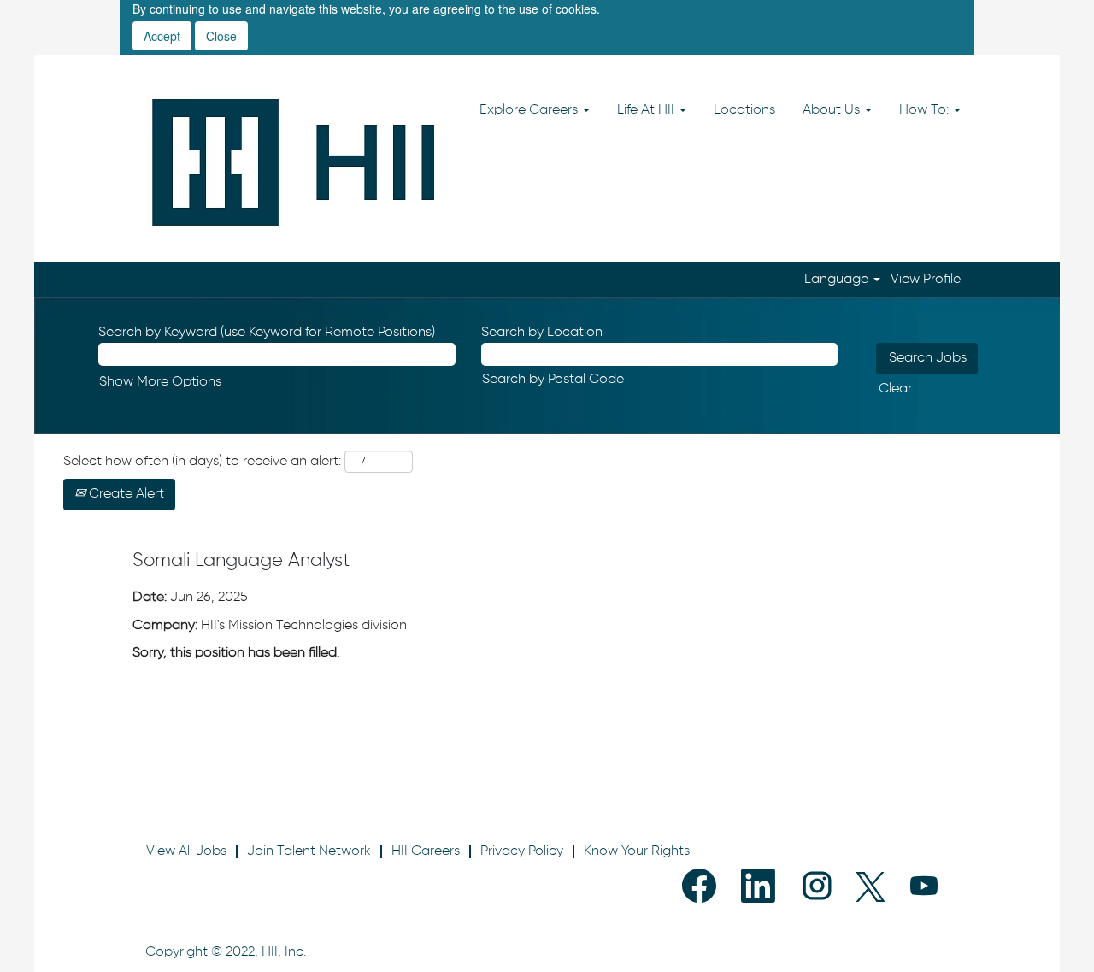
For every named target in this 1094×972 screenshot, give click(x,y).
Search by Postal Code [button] (553, 379)
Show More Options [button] (160, 382)
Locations (744, 110)
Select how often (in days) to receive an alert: (202, 461)
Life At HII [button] (647, 110)
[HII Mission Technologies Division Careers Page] (294, 162)
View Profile (926, 279)
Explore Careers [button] (530, 110)
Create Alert (124, 494)
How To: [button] (925, 110)
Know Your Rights (637, 851)
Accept (162, 35)
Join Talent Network (309, 851)
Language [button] (838, 279)
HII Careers (425, 851)
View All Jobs (186, 851)
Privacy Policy (521, 851)
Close (221, 35)
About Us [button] (833, 110)
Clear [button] (895, 389)
